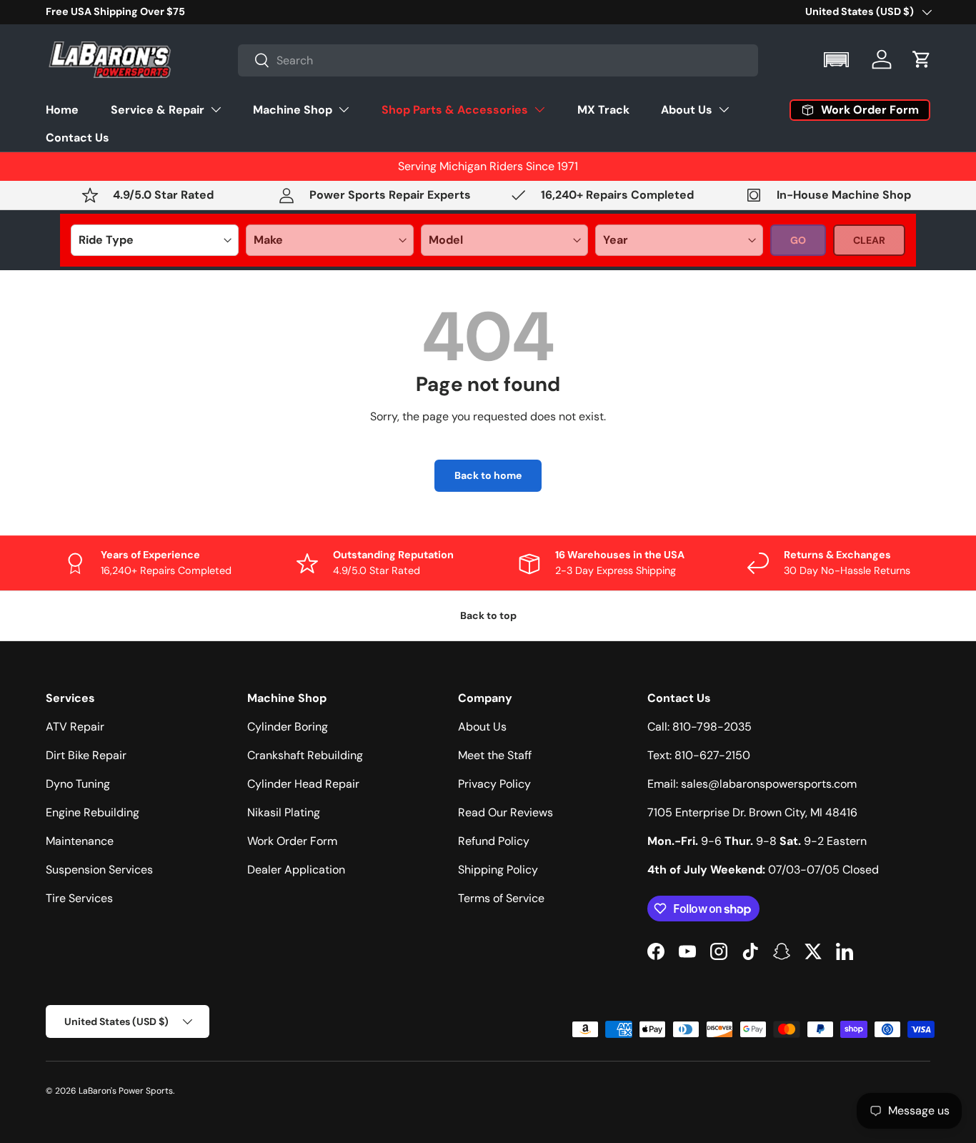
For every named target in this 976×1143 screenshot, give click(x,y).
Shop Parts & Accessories (455, 109)
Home (62, 109)
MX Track (603, 109)
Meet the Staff (495, 755)
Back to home (488, 475)
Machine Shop (292, 109)
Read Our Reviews (505, 812)
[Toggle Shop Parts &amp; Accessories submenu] (539, 109)
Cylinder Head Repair (303, 783)
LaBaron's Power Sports (126, 1091)
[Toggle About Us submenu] (723, 109)
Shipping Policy (498, 869)
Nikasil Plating (283, 812)
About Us (686, 109)
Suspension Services (99, 869)
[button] (837, 59)
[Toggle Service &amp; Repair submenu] (215, 109)
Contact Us (77, 136)
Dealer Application (296, 869)
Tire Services (79, 898)
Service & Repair (157, 109)
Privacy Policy (494, 783)
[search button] (254, 61)
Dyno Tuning (78, 783)
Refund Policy (493, 840)
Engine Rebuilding (92, 812)
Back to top (488, 615)
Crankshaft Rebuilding (305, 755)
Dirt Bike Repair (86, 755)
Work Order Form (292, 840)
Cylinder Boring (287, 726)
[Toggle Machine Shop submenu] (343, 109)
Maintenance (80, 840)
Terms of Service (501, 898)
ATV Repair (75, 726)
